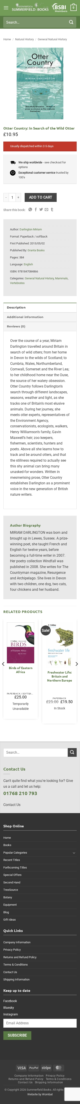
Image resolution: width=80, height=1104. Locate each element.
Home (7, 39)
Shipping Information (16, 979)
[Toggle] (74, 852)
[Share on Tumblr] (52, 210)
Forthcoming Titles (15, 867)
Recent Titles (11, 860)
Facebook (10, 1001)
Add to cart (40, 197)
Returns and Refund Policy (19, 957)
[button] (6, 7)
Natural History (24, 39)
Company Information (16, 942)
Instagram (10, 1014)
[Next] (76, 672)
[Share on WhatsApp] (30, 210)
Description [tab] (16, 307)
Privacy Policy (12, 949)
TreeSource (10, 889)
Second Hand (11, 882)
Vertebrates (17, 283)
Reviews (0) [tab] (16, 326)
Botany (7, 897)
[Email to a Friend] (46, 210)
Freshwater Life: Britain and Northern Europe (59, 676)
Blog (6, 912)
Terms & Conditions (15, 964)
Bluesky (8, 1007)
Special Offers (12, 875)
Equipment (10, 904)
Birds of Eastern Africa (20, 670)
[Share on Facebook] (36, 210)
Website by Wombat (40, 1094)
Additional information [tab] (25, 317)
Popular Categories (15, 852)
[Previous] (3, 672)
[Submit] (71, 22)
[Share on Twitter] (41, 210)
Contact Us (10, 972)
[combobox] (39, 22)
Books (7, 845)
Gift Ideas (9, 919)
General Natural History (52, 39)
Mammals (61, 278)
